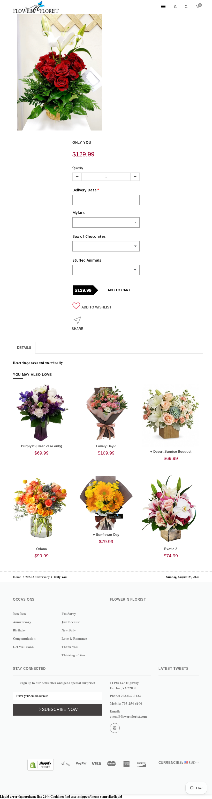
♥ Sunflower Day (106, 535)
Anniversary (22, 621)
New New (19, 613)
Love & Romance (74, 638)
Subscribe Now (60, 709)
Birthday (19, 630)
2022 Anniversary (37, 576)
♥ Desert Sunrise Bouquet (170, 452)
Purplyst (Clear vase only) (41, 446)
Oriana (41, 549)
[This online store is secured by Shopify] (40, 764)
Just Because (71, 621)
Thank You (70, 646)
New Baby (69, 630)
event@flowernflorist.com (128, 716)
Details (24, 348)
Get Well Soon (23, 646)
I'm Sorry (69, 613)
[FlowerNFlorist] (36, 7)
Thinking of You (73, 654)
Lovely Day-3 (106, 446)
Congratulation (24, 638)
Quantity (77, 167)
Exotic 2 (170, 549)
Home (17, 576)
